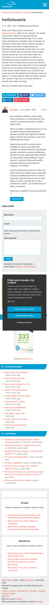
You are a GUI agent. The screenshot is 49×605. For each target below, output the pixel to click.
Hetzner (19, 599)
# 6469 (44, 110)
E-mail (6, 224)
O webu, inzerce (9, 591)
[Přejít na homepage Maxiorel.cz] (8, 4)
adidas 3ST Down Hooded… (16, 390)
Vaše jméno (9, 215)
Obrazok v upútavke (13, 463)
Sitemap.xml (22, 591)
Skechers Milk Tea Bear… (15, 378)
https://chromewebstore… (16, 407)
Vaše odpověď (10, 238)
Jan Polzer (14, 110)
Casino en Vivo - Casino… (15, 402)
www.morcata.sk (9, 33)
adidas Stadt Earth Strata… (16, 419)
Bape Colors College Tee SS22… (18, 384)
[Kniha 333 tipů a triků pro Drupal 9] (23, 339)
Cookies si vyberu (24, 322)
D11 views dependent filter (16, 457)
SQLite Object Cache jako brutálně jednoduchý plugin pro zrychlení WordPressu (22, 562)
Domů (4, 12)
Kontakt (33, 591)
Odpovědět (11, 95)
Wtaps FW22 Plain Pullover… (17, 372)
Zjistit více (11, 301)
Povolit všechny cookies (24, 309)
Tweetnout (39, 95)
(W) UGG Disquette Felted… (16, 425)
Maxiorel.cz (30, 580)
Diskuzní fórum (15, 12)
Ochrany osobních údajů (25, 267)
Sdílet (25, 95)
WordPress (24, 541)
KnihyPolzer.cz (27, 359)
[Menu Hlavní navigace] (45, 4)
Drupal (26, 12)
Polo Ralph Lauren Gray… (15, 413)
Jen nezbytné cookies (24, 316)
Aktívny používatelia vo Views (17, 480)
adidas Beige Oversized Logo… (18, 396)
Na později (23, 100)
